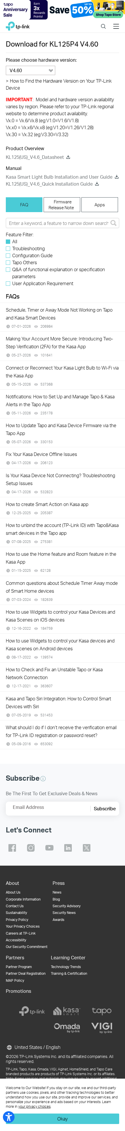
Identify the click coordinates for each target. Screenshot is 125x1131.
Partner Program (19, 967)
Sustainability (16, 912)
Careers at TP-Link (20, 933)
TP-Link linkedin (68, 847)
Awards (58, 919)
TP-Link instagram (30, 847)
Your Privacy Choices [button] (23, 926)
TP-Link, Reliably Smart (18, 24)
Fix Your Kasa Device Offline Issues (41, 454)
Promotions (18, 991)
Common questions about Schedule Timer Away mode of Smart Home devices (62, 587)
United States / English (36, 1047)
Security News (64, 912)
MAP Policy (15, 980)
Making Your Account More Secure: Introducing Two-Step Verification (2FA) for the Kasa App (59, 342)
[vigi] (101, 1028)
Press (59, 883)
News (57, 892)
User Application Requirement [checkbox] (42, 283)
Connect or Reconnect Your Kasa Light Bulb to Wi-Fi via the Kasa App (62, 372)
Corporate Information (23, 899)
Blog (56, 899)
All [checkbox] (14, 241)
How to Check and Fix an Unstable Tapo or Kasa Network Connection (54, 673)
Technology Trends (66, 967)
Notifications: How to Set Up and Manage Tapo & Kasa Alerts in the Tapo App (60, 400)
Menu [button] (116, 22)
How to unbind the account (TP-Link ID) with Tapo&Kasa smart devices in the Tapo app (62, 529)
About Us (13, 892)
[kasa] (66, 1011)
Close (120, 10)
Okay (62, 1119)
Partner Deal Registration (26, 973)
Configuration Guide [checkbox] (32, 255)
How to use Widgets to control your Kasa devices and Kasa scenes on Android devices (60, 644)
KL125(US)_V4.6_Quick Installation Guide (49, 184)
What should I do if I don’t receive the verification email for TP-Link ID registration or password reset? (61, 731)
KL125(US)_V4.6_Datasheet (35, 157)
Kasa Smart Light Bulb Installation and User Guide (59, 177)
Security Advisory (67, 906)
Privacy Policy (17, 919)
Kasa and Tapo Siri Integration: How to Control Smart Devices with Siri (58, 702)
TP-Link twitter (86, 847)
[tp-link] (32, 1011)
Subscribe (105, 808)
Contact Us (15, 906)
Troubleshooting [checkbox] (28, 248)
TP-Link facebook (12, 847)
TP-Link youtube (49, 847)
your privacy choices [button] (34, 1106)
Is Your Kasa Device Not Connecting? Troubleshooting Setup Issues (60, 479)
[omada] (66, 1028)
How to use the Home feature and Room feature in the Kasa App (61, 558)
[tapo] (101, 1011)
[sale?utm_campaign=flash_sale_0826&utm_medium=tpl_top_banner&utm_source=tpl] (62, 9)
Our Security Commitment (26, 946)
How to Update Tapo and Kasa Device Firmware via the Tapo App (61, 429)
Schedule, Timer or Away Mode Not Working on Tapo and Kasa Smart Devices (59, 314)
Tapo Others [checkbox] (24, 262)
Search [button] (103, 22)
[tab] (24, 205)
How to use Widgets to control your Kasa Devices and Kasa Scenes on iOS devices (60, 616)
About (12, 883)
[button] (43, 778)
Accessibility (16, 940)
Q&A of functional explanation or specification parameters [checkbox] (58, 272)
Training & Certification (69, 973)
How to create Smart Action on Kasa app (47, 504)
